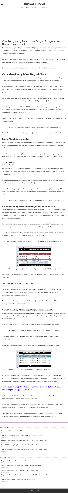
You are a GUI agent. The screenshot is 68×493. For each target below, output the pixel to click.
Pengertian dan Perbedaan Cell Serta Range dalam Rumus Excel (18, 461)
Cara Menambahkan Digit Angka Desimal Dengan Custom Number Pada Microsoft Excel (24, 440)
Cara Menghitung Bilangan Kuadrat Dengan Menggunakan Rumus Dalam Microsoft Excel (24, 449)
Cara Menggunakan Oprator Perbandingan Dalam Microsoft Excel (18, 479)
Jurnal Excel (34, 4)
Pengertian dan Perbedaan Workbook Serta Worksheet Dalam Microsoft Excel (21, 465)
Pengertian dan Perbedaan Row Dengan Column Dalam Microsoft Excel (19, 470)
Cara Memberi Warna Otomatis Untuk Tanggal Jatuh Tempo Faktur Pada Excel (21, 435)
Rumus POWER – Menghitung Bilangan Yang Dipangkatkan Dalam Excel (20, 445)
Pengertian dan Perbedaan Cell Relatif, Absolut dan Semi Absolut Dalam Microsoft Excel (24, 475)
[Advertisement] (34, 22)
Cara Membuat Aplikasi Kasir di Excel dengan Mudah (15, 431)
